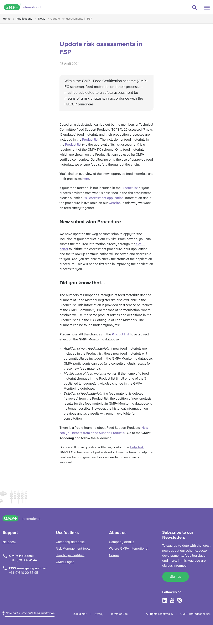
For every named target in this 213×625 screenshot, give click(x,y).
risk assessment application (103, 198)
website (114, 203)
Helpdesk (137, 447)
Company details (121, 542)
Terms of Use (119, 613)
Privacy (98, 613)
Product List (120, 334)
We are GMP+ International (128, 548)
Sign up (175, 577)
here (85, 179)
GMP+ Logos (65, 562)
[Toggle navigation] (207, 7)
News (41, 18)
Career (114, 555)
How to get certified (70, 555)
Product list (90, 139)
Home (7, 18)
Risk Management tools (73, 548)
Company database (70, 542)
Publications (24, 18)
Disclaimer (80, 613)
